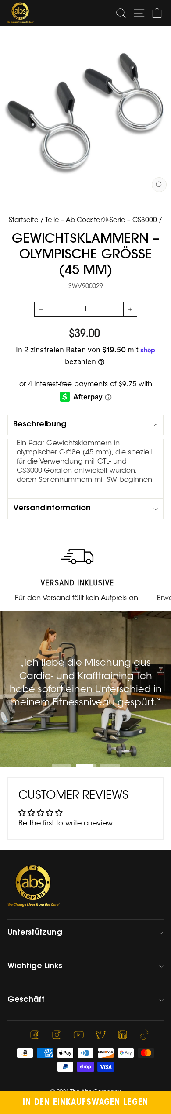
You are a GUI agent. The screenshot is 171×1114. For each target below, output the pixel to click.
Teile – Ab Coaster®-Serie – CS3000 (101, 220)
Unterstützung (34, 933)
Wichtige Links (34, 966)
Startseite (24, 220)
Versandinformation (52, 508)
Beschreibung (40, 425)
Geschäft (26, 1000)
